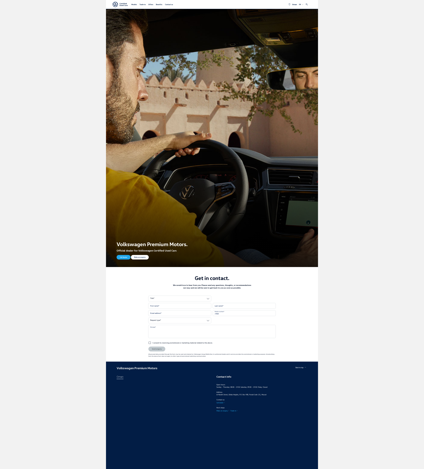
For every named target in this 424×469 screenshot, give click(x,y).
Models (134, 4)
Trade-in (142, 4)
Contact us (169, 4)
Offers (150, 4)
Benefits (159, 4)
